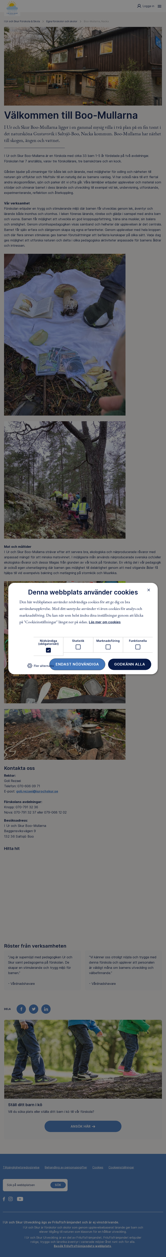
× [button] (148, 590)
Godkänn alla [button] (129, 664)
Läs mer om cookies (105, 622)
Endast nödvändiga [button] (77, 664)
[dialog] (83, 628)
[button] (40, 667)
